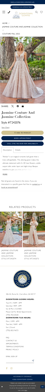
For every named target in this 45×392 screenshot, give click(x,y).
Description (7, 150)
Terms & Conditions (15, 347)
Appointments (12, 344)
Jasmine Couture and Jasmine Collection (22, 26)
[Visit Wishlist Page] (41, 12)
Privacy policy (12, 350)
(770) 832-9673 (12, 330)
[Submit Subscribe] (32, 361)
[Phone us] (8, 12)
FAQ (7, 338)
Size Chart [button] (6, 127)
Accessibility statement (22, 376)
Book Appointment (22, 138)
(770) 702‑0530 (12, 315)
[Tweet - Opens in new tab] (12, 106)
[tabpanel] (22, 70)
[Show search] (36, 12)
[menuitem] (3, 12)
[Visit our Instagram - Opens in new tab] (11, 368)
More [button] (5, 174)
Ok (43, 387)
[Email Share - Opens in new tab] (23, 106)
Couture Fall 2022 (11, 33)
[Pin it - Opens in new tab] (18, 106)
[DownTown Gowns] (22, 14)
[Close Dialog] (2, 387)
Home (5, 23)
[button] (3, 12)
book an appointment (9, 187)
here (26, 390)
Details (17, 150)
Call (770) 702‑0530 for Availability (22, 143)
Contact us (11, 341)
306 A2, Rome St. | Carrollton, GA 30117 (20, 294)
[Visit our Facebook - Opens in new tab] (6, 368)
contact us (36, 184)
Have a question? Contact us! (22, 2)
